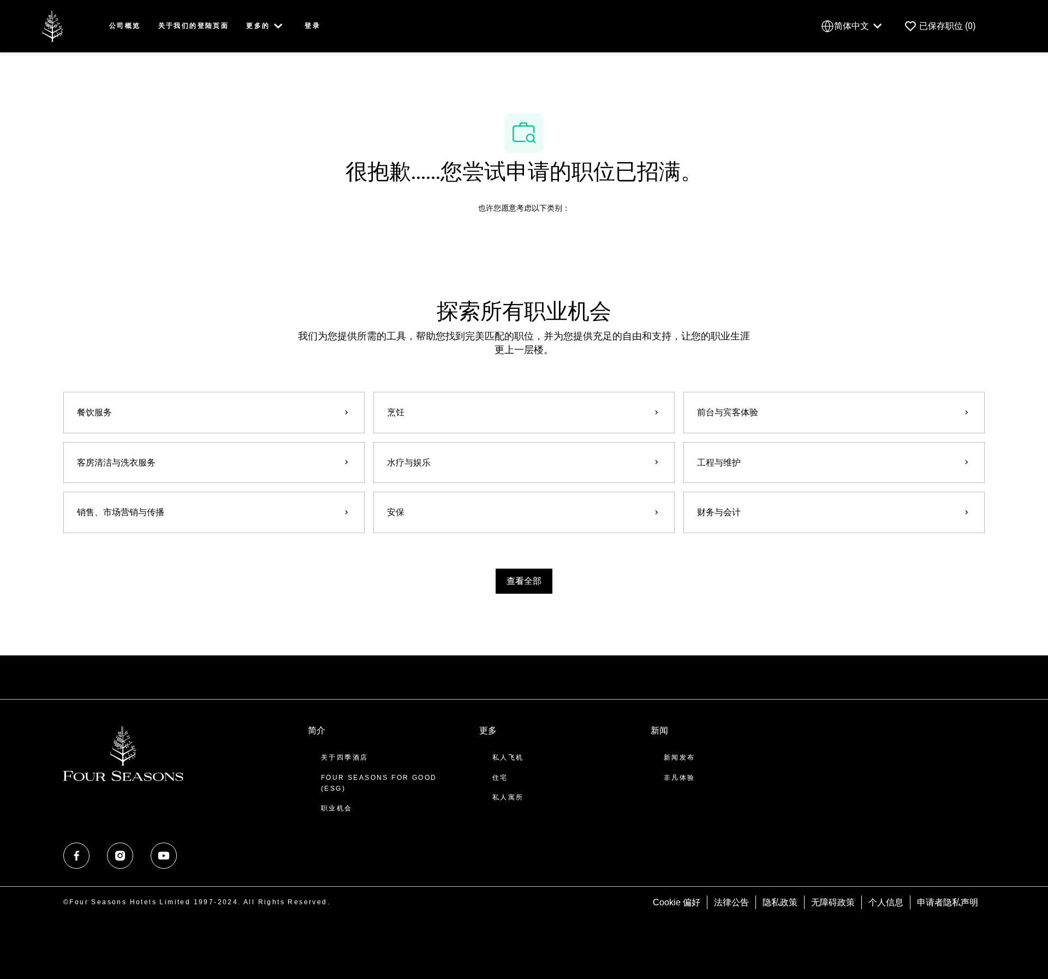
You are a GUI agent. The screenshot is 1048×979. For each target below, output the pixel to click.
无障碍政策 (833, 902)
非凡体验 (679, 777)
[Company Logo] (52, 25)
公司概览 (125, 25)
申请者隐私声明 (947, 902)
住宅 (500, 777)
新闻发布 (679, 757)
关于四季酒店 (344, 757)
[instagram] (120, 856)
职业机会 (337, 808)
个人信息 (885, 902)
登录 (312, 25)
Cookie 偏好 (676, 902)
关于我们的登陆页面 (193, 25)
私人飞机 (508, 757)
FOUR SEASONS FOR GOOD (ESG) (379, 783)
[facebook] (76, 856)
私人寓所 (508, 797)
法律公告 (731, 902)
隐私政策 (780, 902)
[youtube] (164, 856)
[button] (524, 581)
